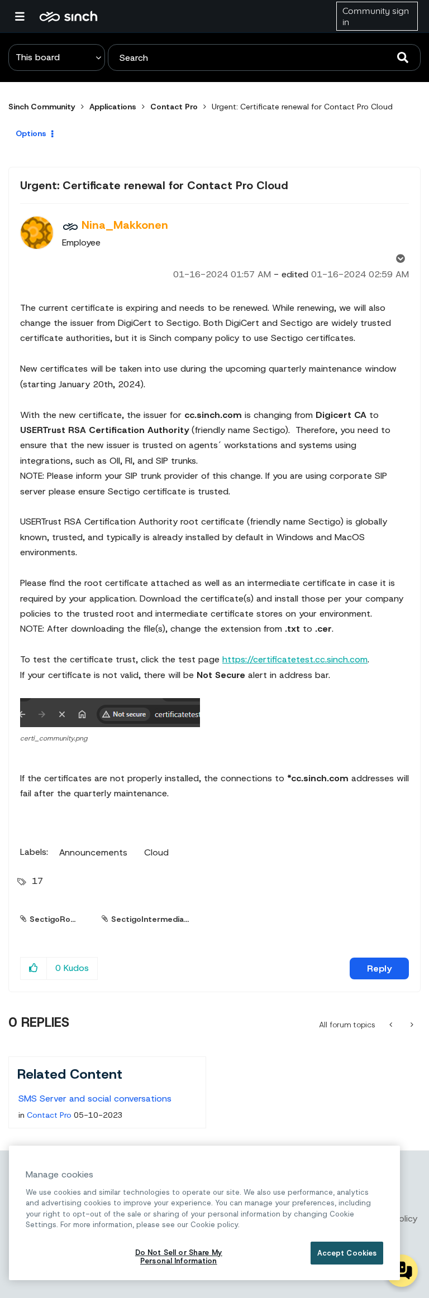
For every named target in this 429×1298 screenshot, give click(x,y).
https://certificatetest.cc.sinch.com (295, 659)
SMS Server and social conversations (94, 1098)
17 (37, 881)
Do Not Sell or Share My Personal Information (178, 1257)
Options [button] (31, 133)
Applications (112, 107)
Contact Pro (174, 107)
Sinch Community (68, 16)
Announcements (93, 853)
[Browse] (25, 16)
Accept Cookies (347, 1253)
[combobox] (264, 57)
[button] (110, 712)
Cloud (156, 853)
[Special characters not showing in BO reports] (392, 1024)
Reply (379, 968)
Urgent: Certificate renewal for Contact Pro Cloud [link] (302, 107)
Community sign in (375, 16)
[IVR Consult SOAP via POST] (411, 1024)
